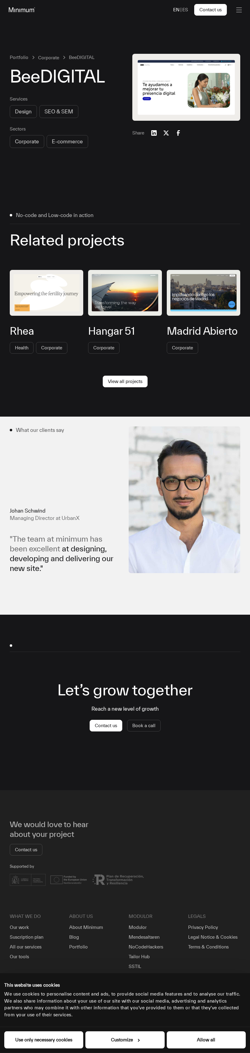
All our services (25, 946)
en (176, 9)
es (185, 9)
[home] (20, 10)
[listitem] (125, 499)
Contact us (210, 9)
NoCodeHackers (146, 946)
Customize (122, 1039)
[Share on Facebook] (178, 133)
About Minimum (86, 927)
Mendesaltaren (144, 937)
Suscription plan (26, 937)
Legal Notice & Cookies (213, 937)
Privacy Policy (203, 927)
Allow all (206, 1039)
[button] (238, 9)
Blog (74, 937)
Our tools (19, 956)
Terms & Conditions (208, 946)
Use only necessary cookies (43, 1039)
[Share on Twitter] (166, 133)
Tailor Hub (139, 956)
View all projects (125, 381)
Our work (19, 927)
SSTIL (135, 966)
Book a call (143, 725)
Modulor (138, 927)
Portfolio (78, 946)
